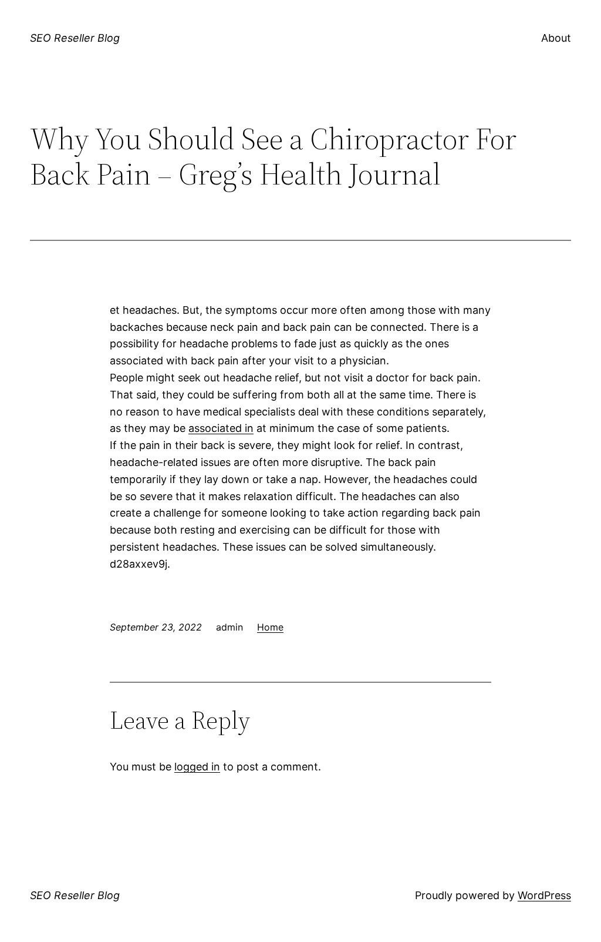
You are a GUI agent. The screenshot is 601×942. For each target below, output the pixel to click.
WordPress (544, 895)
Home (270, 627)
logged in (197, 766)
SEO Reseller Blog (75, 38)
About (556, 38)
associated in (221, 428)
